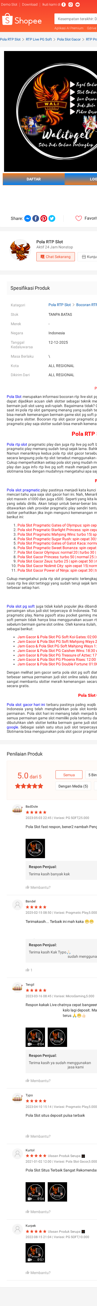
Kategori (18, 305)
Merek (16, 324)
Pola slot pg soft (21, 606)
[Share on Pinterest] (43, 218)
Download (29, 4)
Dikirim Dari (20, 375)
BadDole (32, 806)
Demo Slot (9, 4)
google (12, 727)
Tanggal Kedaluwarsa (22, 344)
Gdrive (91, 28)
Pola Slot (14, 396)
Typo (29, 1095)
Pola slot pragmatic (23, 490)
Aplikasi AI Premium (69, 28)
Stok (14, 314)
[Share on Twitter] (51, 218)
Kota (15, 366)
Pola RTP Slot (10, 39)
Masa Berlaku (22, 356)
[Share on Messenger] (27, 218)
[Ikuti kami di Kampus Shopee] (77, 4)
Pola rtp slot (17, 444)
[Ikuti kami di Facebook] (63, 4)
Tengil (30, 984)
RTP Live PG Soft (39, 39)
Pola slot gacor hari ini (26, 704)
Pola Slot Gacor (69, 39)
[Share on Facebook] (35, 218)
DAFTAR (34, 179)
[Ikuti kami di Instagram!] (70, 4)
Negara (17, 333)
